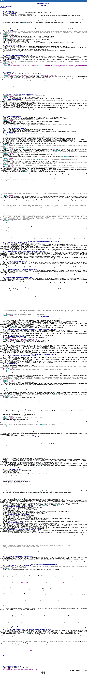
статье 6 (22, 59)
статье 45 (39, 495)
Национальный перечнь (40, 65)
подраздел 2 (28, 649)
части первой (39, 159)
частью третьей (40, 442)
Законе (34, 22)
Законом (11, 314)
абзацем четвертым (43, 505)
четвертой (13, 327)
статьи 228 (6, 306)
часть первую (6, 619)
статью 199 (6, 649)
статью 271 (18, 75)
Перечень (21, 66)
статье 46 (19, 499)
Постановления (7, 65)
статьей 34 (16, 200)
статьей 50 (57, 393)
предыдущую (6, 144)
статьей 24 (49, 258)
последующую (6, 34)
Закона (22, 147)
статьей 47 (27, 531)
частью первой (73, 441)
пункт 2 (1, 650)
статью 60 (6, 597)
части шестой (31, 169)
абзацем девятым (57, 150)
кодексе (23, 22)
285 (9, 306)
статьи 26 (68, 649)
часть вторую (24, 619)
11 (41, 75)
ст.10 (5, 44)
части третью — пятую (61, 619)
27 (70, 649)
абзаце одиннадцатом (65, 156)
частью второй (42, 424)
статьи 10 (39, 75)
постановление (5, 582)
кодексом (47, 443)
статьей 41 (8, 489)
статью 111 (6, 339)
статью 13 (6, 75)
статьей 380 (40, 464)
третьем (46, 488)
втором (42, 488)
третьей (9, 327)
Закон (5, 186)
